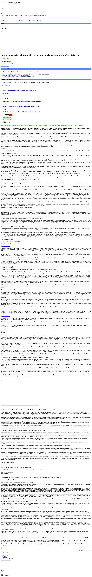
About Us (5, 556)
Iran (4, 20)
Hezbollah (17, 20)
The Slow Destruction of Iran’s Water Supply (12, 75)
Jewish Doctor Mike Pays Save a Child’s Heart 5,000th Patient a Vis (18, 96)
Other (2, 574)
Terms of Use (6, 552)
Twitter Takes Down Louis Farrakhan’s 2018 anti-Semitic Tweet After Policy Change (22, 111)
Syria (14, 20)
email (4, 121)
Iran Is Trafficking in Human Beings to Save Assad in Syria (15, 72)
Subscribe (5, 557)
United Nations (40, 20)
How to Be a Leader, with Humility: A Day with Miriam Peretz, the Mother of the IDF (21, 74)
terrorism (7, 20)
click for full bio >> (5, 66)
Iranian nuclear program (24, 20)
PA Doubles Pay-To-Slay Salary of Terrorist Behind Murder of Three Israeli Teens (22, 101)
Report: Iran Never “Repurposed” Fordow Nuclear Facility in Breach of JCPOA (21, 106)
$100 (2, 571)
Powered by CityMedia (8, 558)
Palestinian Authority (33, 20)
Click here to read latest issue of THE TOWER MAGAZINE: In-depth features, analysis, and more (24, 15)
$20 (1, 569)
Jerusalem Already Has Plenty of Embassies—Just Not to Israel (16, 71)
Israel (1, 20)
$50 (1, 570)
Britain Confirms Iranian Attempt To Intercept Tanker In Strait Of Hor (19, 90)
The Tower (5, 28)
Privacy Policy (6, 555)
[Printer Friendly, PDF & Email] (7, 118)
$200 (2, 573)
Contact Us (5, 554)
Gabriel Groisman (6, 61)
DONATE (3, 575)
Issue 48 (2, 23)
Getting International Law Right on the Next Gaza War (15, 76)
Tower (2, 13)
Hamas (11, 20)
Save (11, 115)
